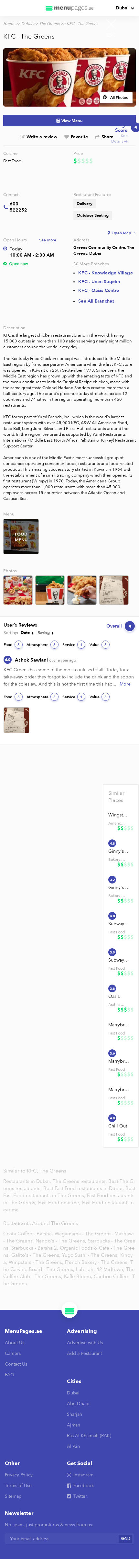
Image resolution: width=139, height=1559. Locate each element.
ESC (111, 35)
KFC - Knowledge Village (105, 273)
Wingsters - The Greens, (36, 1262)
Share (107, 137)
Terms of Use (18, 1486)
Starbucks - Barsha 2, (34, 1248)
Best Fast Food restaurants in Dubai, (84, 1188)
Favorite (79, 137)
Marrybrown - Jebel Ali (119, 1025)
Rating (43, 633)
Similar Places (116, 797)
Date (25, 633)
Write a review (42, 137)
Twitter (80, 1496)
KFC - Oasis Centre (98, 290)
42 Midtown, (110, 1269)
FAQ (9, 1375)
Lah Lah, (85, 1269)
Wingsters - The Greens (119, 815)
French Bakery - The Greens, (97, 1262)
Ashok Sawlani (45, 660)
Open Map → (124, 233)
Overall (118, 626)
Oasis (114, 996)
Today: (17, 249)
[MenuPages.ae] (69, 8)
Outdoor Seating (93, 215)
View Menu (72, 121)
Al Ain (73, 1446)
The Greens (49, 23)
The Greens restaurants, (80, 1181)
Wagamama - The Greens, (84, 1233)
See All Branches (96, 301)
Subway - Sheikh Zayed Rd (119, 924)
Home (8, 23)
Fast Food (12, 161)
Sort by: (11, 633)
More (125, 684)
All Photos (119, 97)
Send (125, 1538)
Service (72, 644)
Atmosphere (41, 644)
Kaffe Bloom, (78, 1276)
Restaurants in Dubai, (27, 1181)
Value (98, 644)
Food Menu (21, 537)
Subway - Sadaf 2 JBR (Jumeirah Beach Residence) (119, 960)
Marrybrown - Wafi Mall (119, 1090)
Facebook (83, 1486)
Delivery (84, 204)
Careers (13, 1353)
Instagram (83, 1475)
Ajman (73, 1425)
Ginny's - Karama (119, 887)
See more (47, 240)
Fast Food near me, (60, 1202)
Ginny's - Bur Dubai (119, 851)
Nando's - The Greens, (61, 1241)
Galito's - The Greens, (35, 1255)
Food (12, 644)
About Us (14, 1343)
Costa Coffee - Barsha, (28, 1233)
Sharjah (74, 1414)
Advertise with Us (85, 1343)
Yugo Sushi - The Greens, (90, 1255)
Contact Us (16, 1364)
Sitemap (13, 1496)
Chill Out (117, 1126)
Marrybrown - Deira (119, 1061)
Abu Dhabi (78, 1404)
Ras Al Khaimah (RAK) (89, 1436)
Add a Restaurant (84, 1353)
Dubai (122, 8)
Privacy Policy (19, 1475)
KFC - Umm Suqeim (99, 282)
